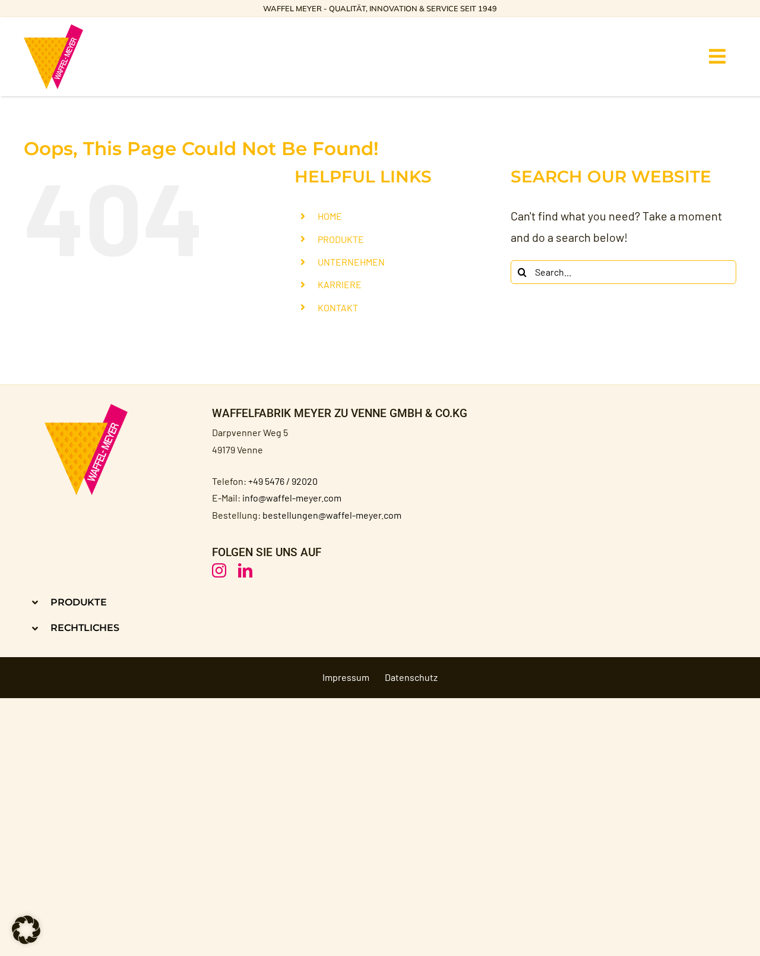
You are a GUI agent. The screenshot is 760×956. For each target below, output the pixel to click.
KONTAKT (338, 307)
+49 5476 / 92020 (283, 481)
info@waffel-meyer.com (291, 497)
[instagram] (219, 570)
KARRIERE (340, 284)
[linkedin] (245, 570)
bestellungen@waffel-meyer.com (331, 514)
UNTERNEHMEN (351, 261)
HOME (330, 216)
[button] (198, 602)
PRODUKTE (341, 239)
